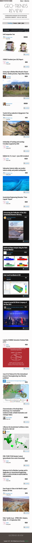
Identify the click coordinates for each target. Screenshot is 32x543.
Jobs (23, 23)
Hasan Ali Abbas (9, 417)
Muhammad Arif (9, 103)
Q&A (19, 23)
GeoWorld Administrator (11, 217)
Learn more (27, 451)
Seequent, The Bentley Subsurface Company (15, 307)
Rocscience (9, 278)
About (21, 1)
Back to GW (6, 1)
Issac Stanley (8, 76)
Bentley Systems (10, 252)
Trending (10, 23)
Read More (27, 54)
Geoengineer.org (9, 37)
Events (15, 23)
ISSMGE (7, 62)
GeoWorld (8, 431)
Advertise (26, 1)
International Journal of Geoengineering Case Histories (16, 380)
